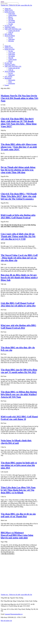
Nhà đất (10, 19)
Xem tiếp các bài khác (8, 553)
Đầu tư (10, 17)
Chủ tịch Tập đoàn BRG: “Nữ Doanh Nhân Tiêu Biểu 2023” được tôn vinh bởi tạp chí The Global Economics (19, 196)
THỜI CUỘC (9, 10)
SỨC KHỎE (8, 34)
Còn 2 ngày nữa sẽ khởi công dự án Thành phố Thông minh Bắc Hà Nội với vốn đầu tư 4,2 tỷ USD (18, 236)
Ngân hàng (11, 13)
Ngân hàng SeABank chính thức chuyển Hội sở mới (16, 441)
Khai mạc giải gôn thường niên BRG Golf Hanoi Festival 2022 (18, 326)
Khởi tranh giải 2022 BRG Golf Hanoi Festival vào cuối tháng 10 (19, 417)
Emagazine (11, 83)
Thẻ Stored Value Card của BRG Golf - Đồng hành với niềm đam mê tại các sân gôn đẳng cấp (19, 258)
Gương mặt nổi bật (14, 30)
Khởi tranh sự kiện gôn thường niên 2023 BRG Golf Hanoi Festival (18, 216)
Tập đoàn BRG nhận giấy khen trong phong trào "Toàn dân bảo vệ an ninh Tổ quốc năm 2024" (19, 147)
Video (10, 82)
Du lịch (10, 37)
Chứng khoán (12, 15)
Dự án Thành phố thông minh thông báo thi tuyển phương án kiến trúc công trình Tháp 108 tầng (18, 170)
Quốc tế (10, 32)
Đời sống (11, 41)
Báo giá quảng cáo (6, 620)
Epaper (7, 85)
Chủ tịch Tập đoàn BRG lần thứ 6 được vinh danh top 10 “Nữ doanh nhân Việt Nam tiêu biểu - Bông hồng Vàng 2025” (19, 122)
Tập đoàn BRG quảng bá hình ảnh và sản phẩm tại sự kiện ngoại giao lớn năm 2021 (19, 465)
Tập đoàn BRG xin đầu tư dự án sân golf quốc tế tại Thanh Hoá (18, 515)
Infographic (11, 80)
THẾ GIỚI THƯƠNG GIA (13, 29)
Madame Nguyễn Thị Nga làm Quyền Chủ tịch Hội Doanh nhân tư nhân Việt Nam (19, 98)
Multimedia (8, 78)
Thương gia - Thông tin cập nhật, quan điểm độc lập (16, 5)
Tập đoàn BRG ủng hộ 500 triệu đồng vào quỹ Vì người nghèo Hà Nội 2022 (19, 370)
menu (2, 1)
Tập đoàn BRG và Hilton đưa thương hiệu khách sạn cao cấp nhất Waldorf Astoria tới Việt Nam (19, 394)
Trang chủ (8, 8)
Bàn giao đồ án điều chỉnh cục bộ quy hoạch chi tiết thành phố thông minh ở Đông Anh (19, 277)
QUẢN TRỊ (8, 25)
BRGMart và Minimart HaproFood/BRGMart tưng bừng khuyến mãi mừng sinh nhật (17, 535)
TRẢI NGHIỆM (10, 36)
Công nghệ (11, 22)
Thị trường (11, 20)
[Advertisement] (19, 574)
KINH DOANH (9, 12)
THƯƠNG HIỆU (10, 27)
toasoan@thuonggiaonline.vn (14, 614)
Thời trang (11, 39)
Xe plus (10, 24)
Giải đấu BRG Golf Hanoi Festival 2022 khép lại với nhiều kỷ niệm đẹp (18, 304)
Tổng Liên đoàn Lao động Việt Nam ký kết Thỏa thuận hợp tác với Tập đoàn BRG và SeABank (18, 490)
